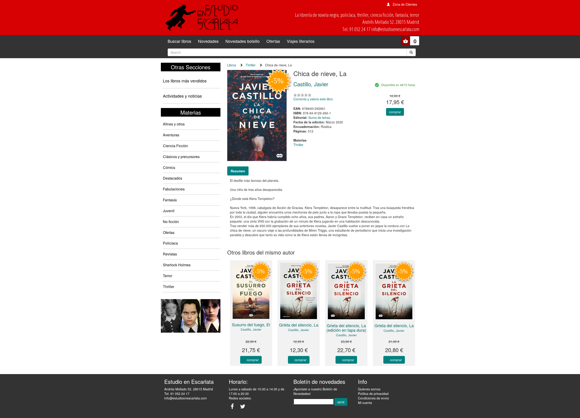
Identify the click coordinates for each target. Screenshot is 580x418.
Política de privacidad (373, 393)
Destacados (172, 178)
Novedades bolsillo (242, 41)
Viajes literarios (300, 41)
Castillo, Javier (251, 329)
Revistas (170, 254)
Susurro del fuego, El (251, 324)
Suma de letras (319, 117)
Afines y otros (174, 124)
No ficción (171, 221)
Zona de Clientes (405, 4)
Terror (167, 275)
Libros (231, 65)
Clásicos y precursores (181, 156)
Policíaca (170, 243)
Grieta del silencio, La (298, 325)
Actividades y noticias (182, 96)
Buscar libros (179, 41)
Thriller (168, 286)
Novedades (208, 41)
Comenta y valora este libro (313, 99)
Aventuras (171, 134)
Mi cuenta (365, 402)
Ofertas (273, 41)
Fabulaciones (174, 189)
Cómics (169, 167)
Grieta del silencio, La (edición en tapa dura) (346, 327)
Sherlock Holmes (177, 264)
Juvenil (168, 210)
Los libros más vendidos (185, 81)
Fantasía (170, 199)
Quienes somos (369, 389)
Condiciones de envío (373, 398)
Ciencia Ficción (175, 145)
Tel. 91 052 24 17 (176, 393)
